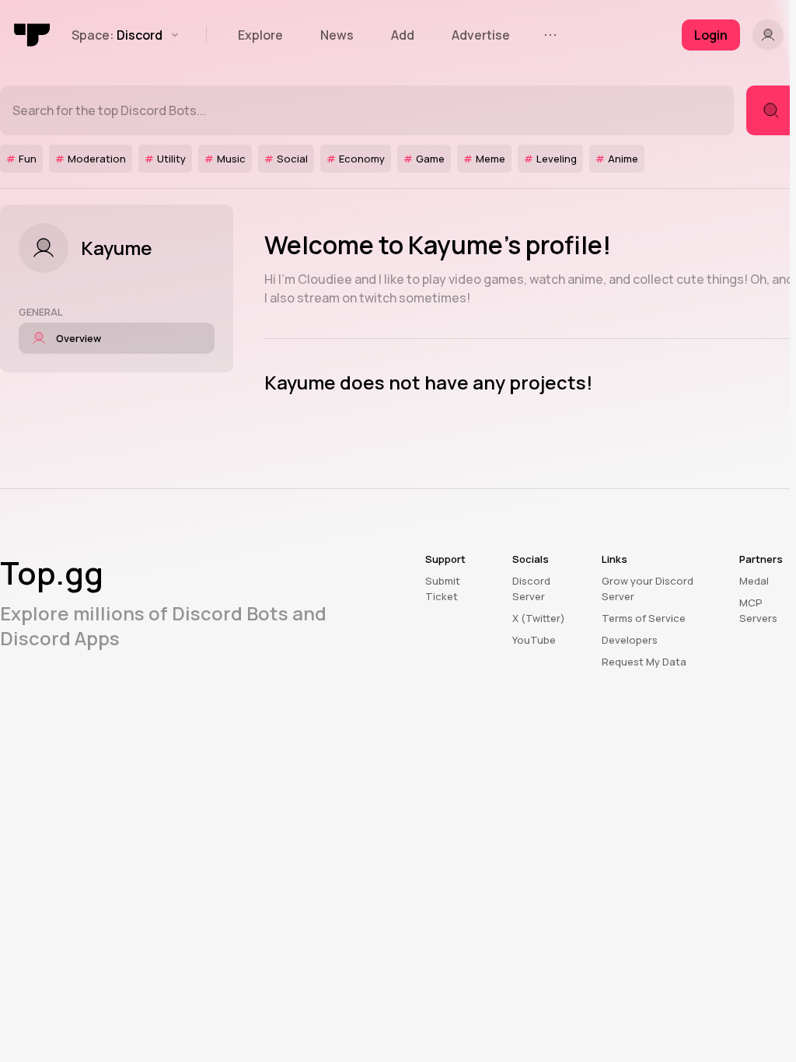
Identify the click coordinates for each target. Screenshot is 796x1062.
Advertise (481, 35)
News (337, 35)
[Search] (771, 110)
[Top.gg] (32, 35)
